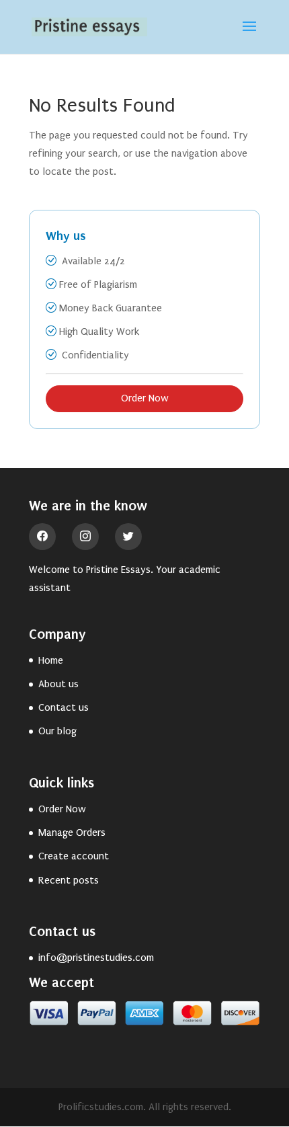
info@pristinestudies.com (96, 957)
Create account (73, 856)
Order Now (145, 398)
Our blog (57, 731)
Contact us (63, 707)
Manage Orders (72, 832)
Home (50, 660)
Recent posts (68, 880)
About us (58, 684)
